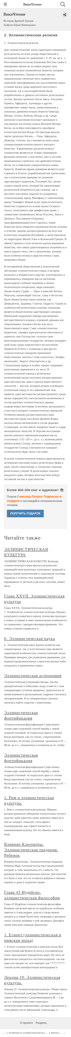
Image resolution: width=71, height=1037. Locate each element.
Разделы (41, 1022)
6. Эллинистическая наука (29, 638)
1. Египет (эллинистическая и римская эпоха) (32, 937)
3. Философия (56, 1033)
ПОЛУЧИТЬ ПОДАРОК (25, 513)
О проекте (26, 1022)
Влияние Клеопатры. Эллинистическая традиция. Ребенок (31, 849)
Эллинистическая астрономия (33, 675)
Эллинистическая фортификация (21, 715)
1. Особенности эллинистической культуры (28, 1033)
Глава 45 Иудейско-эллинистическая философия (32, 894)
